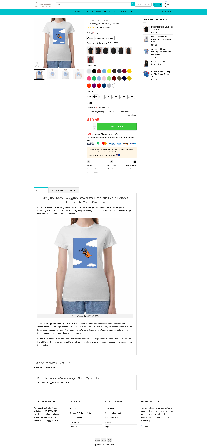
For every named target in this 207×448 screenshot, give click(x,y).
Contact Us (110, 409)
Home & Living (109, 12)
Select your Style (94, 43)
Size (89, 91)
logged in (52, 382)
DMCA (108, 422)
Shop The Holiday (91, 12)
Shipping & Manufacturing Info (63, 190)
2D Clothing (103, 20)
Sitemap (73, 427)
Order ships (112, 169)
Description (41, 190)
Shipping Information (114, 413)
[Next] (80, 43)
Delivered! (133, 169)
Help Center (165, 12)
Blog (133, 12)
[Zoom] (37, 64)
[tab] (41, 190)
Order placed (91, 169)
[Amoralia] (43, 4)
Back (112, 112)
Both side (125, 112)
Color (89, 66)
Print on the (92, 108)
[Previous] (38, 43)
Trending (76, 12)
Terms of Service (77, 422)
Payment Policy (111, 418)
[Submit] (133, 4)
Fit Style (90, 33)
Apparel (123, 12)
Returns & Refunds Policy (81, 413)
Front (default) (98, 112)
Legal (107, 427)
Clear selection (131, 115)
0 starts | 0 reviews (104, 28)
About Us (74, 409)
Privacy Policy (76, 418)
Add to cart (117, 126)
